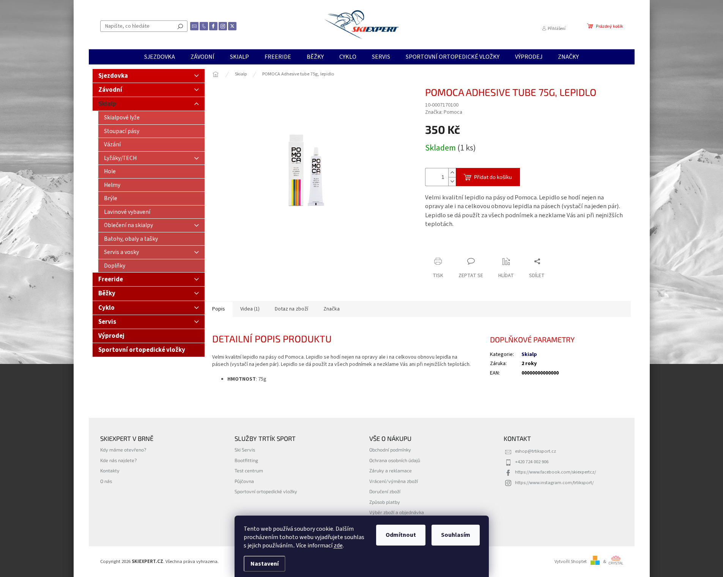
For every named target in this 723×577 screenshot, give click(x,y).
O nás (106, 481)
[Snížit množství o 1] (452, 181)
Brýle (110, 198)
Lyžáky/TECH (120, 158)
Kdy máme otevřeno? (123, 450)
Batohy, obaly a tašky (131, 239)
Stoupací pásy (121, 131)
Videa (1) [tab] (250, 309)
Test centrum (249, 470)
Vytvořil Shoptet (570, 561)
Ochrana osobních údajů (394, 460)
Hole (110, 171)
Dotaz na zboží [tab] (291, 309)
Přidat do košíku (493, 177)
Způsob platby (384, 502)
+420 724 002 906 (531, 461)
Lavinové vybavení (127, 212)
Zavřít (465, 246)
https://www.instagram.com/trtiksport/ (554, 482)
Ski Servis (245, 450)
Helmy (112, 185)
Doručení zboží (384, 491)
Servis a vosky (121, 252)
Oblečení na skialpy (128, 225)
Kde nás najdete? (118, 460)
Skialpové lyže (122, 117)
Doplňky (114, 266)
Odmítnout (401, 535)
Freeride (110, 279)
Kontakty (110, 470)
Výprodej (111, 335)
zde (338, 545)
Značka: (443, 112)
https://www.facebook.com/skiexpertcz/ (555, 472)
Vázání (112, 144)
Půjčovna (244, 481)
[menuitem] (160, 56)
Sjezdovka (113, 75)
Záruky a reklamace (390, 470)
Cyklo (106, 307)
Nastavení (264, 564)
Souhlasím (455, 535)
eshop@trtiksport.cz (535, 451)
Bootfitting (246, 460)
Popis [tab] (218, 309)
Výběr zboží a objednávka (396, 512)
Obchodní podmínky (390, 450)
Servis (107, 321)
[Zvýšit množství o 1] (452, 172)
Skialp (107, 103)
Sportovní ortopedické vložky (141, 349)
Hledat (180, 26)
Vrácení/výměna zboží (393, 481)
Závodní (110, 89)
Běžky (106, 293)
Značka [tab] (331, 309)
